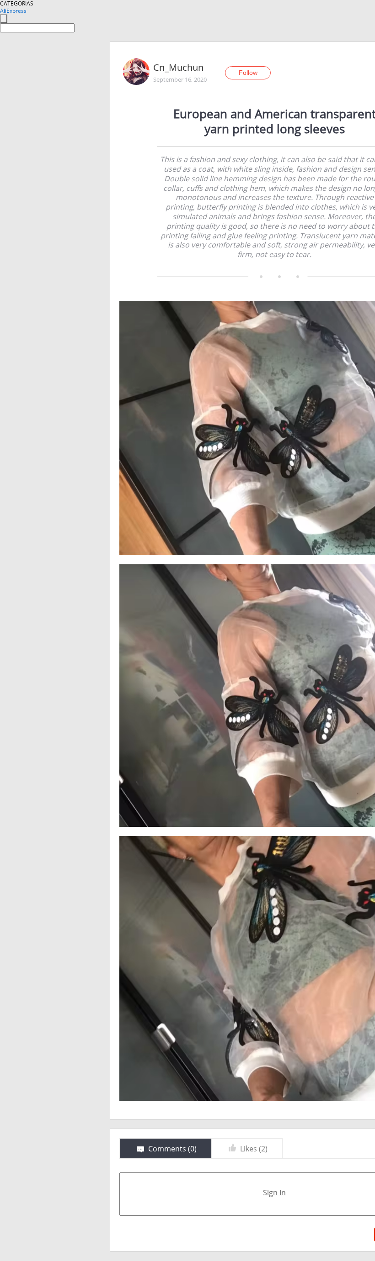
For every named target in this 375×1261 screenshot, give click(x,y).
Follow (248, 72)
